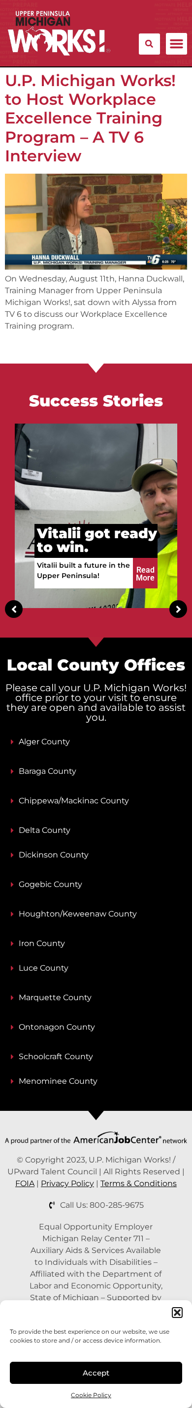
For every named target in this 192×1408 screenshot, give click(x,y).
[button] (177, 1312)
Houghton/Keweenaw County (78, 913)
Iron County (42, 943)
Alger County (44, 741)
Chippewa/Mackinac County (74, 800)
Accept (96, 1372)
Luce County (43, 968)
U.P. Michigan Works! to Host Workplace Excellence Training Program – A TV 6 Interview (90, 118)
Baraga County (47, 771)
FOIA (24, 1183)
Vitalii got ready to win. (97, 540)
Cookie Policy (91, 1395)
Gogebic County (50, 884)
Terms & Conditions (138, 1183)
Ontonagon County (57, 1027)
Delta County (44, 830)
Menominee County (58, 1081)
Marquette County (55, 997)
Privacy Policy (67, 1183)
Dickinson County (54, 854)
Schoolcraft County (56, 1056)
